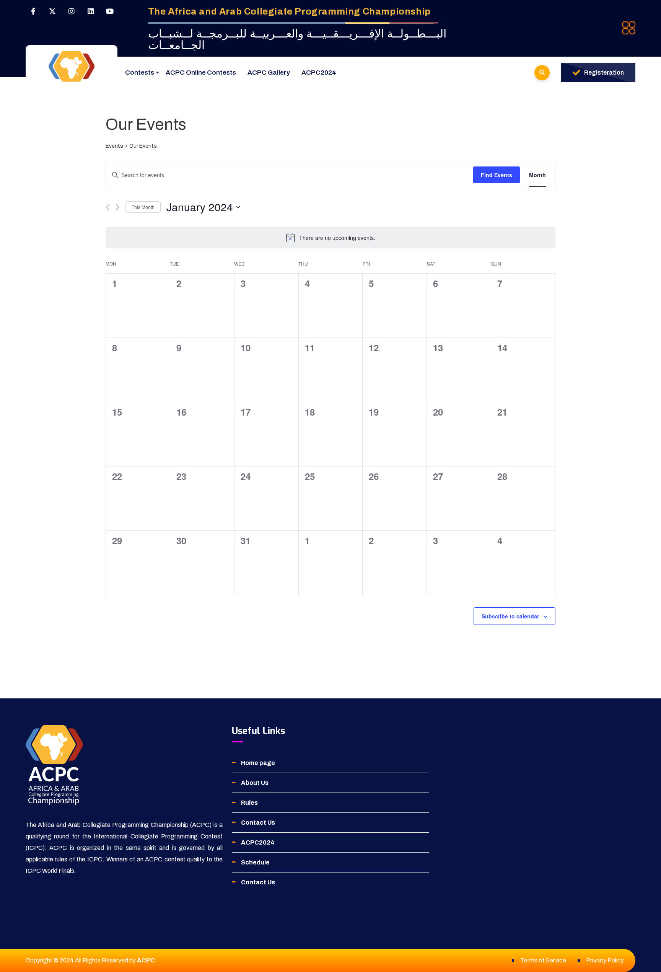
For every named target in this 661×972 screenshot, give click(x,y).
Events (114, 146)
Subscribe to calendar (510, 616)
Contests (139, 72)
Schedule (255, 862)
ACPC (146, 960)
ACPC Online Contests (201, 72)
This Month (143, 207)
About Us (255, 783)
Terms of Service (543, 960)
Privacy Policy (605, 960)
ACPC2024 (318, 72)
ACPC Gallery (268, 72)
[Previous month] (108, 207)
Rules (249, 802)
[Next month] (118, 207)
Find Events (496, 175)
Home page (258, 763)
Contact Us (258, 822)
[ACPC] (71, 66)
